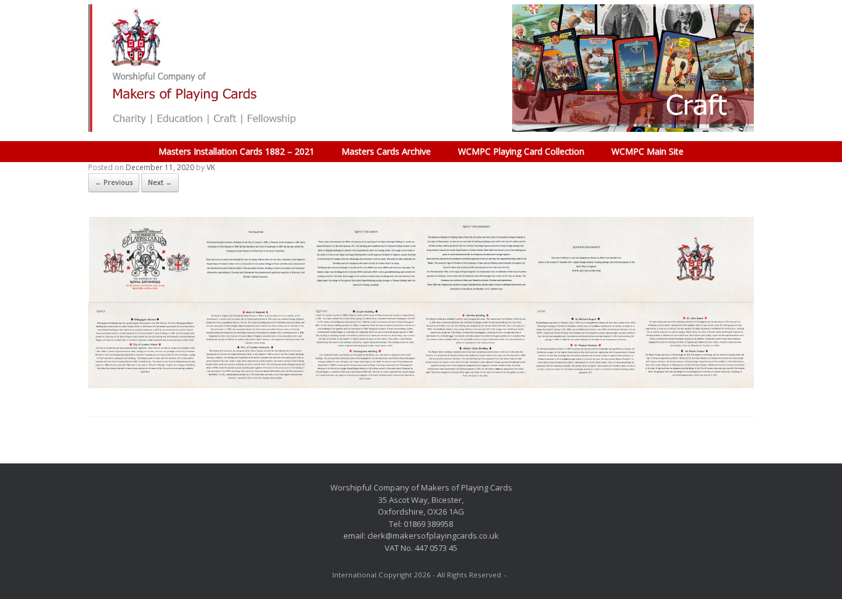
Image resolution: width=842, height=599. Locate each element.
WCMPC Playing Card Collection (521, 151)
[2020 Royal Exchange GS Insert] (421, 385)
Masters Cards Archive (386, 151)
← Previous (114, 182)
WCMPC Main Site (647, 151)
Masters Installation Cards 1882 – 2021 (236, 151)
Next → (160, 182)
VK (210, 167)
